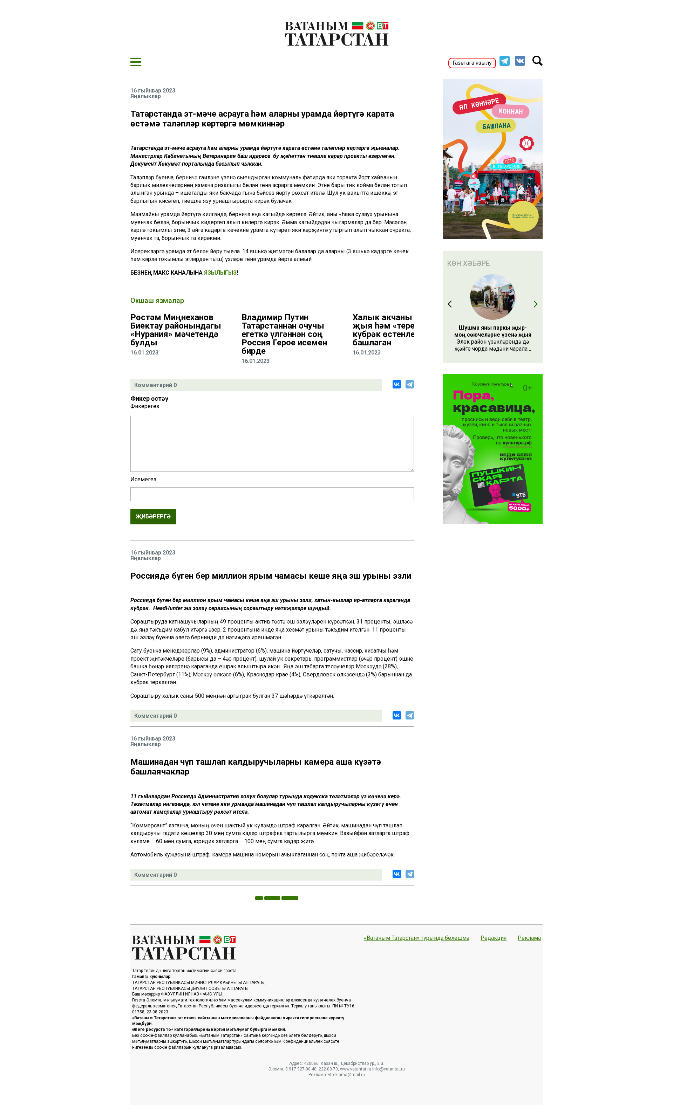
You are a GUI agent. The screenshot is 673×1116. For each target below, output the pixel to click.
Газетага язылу (472, 63)
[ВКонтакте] (397, 384)
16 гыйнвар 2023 (152, 91)
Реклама (529, 938)
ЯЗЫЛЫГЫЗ (220, 272)
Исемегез (143, 479)
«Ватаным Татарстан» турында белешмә (416, 938)
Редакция (494, 938)
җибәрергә (153, 516)
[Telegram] (410, 384)
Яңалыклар (145, 96)
